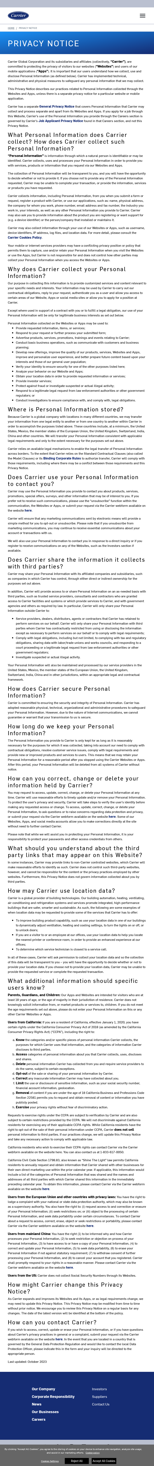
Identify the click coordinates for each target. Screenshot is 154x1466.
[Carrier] (17, 15)
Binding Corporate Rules (62, 458)
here (45, 1188)
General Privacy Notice (56, 106)
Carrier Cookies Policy (25, 237)
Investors (99, 1389)
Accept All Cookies (104, 1461)
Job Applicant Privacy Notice (60, 120)
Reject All (77, 1461)
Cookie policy (93, 1452)
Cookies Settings (50, 1461)
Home (11, 27)
